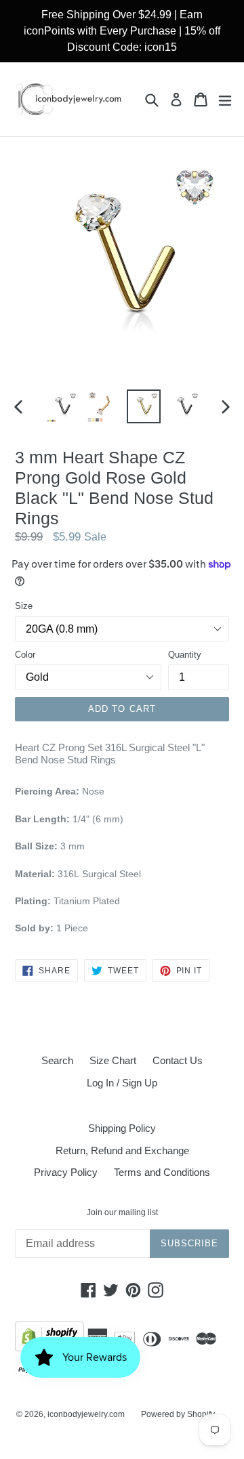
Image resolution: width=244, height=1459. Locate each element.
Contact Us (177, 1060)
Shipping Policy (122, 1128)
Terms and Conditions (162, 1172)
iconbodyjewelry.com (86, 1414)
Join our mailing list (122, 1212)
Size (24, 606)
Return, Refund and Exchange (122, 1150)
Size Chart (112, 1060)
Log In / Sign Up (122, 1082)
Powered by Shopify (178, 1414)
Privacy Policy (66, 1172)
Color (25, 655)
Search (57, 1060)
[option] (62, 406)
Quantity (184, 655)
